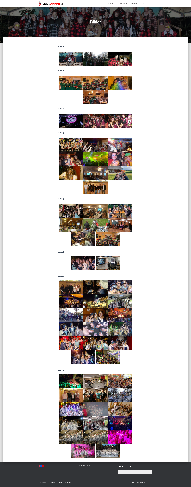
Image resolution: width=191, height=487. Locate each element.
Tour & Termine (122, 3)
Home (103, 3)
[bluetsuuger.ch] (51, 3)
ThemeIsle (149, 482)
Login (60, 482)
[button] (114, 3)
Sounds (53, 482)
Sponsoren (133, 3)
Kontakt (142, 3)
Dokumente (43, 482)
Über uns (111, 3)
